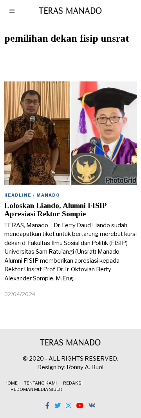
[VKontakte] (92, 405)
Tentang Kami (40, 383)
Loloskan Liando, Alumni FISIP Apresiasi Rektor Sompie (55, 209)
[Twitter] (57, 405)
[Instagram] (68, 405)
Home (11, 383)
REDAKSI (73, 383)
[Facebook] (47, 405)
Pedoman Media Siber (36, 389)
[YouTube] (79, 405)
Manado (48, 195)
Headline (17, 195)
